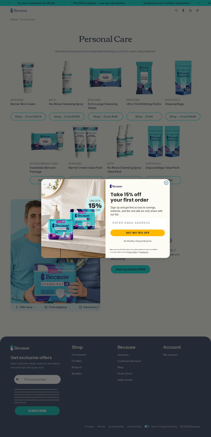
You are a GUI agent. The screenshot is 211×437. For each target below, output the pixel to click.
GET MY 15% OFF (138, 233)
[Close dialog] (166, 183)
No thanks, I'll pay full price (137, 241)
